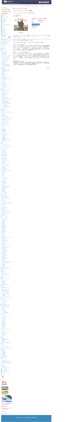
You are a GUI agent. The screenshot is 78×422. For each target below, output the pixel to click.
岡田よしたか (4, 324)
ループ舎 (3, 180)
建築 (3, 269)
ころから (3, 150)
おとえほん (4, 48)
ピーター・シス (4, 334)
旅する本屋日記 (5, 13)
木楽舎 (3, 175)
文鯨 (3, 73)
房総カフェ (4, 120)
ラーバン (3, 345)
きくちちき (4, 317)
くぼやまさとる (4, 250)
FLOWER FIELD (5, 284)
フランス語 (4, 309)
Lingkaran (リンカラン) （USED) (6, 295)
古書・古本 (4, 372)
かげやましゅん (4, 258)
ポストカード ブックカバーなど (7, 278)
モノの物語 (3, 32)
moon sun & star (5, 254)
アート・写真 (4, 217)
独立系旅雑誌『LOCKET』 (6, 78)
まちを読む (4, 104)
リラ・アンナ (4, 346)
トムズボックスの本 (5, 164)
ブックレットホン (5, 122)
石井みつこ (4, 253)
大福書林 (3, 161)
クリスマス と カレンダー (7, 44)
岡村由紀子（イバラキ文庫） (6, 141)
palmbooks (4, 190)
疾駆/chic (3, 68)
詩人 (2, 337)
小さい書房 (4, 183)
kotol (3, 205)
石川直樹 (3, 220)
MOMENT (4, 135)
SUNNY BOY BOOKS (6, 186)
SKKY (3, 201)
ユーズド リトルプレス (6, 373)
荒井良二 (3, 314)
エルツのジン (4, 206)
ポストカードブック (5, 279)
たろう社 (3, 193)
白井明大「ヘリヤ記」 (6, 84)
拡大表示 (21, 32)
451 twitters (4, 7)
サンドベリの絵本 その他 (6, 347)
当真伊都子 (4, 354)
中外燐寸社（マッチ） (6, 41)
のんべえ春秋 (4, 62)
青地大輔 (3, 226)
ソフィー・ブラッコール (6, 330)
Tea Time (3, 75)
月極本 (3, 72)
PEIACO (3, 335)
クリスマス (4, 45)
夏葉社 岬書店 (4, 158)
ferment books (4, 169)
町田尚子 (3, 322)
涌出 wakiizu (4, 139)
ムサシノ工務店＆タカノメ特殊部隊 (6, 99)
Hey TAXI (3, 79)
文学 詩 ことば (5, 16)
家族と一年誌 (4, 77)
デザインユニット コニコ (6, 244)
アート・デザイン (5, 216)
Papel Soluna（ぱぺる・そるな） (6, 274)
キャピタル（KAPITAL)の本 (7, 202)
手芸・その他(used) (5, 292)
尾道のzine (4, 115)
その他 (3, 108)
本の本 (3, 26)
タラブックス (4, 144)
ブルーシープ (4, 211)
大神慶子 (3, 283)
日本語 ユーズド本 (5, 307)
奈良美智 (3, 221)
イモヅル (3, 128)
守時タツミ (4, 351)
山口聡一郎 (4, 239)
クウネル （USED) (5, 293)
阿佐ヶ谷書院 (4, 187)
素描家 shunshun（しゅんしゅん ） (6, 238)
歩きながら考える (5, 121)
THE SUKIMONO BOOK (6, 65)
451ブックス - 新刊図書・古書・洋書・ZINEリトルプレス (12, 3)
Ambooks (3, 172)
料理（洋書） (4, 290)
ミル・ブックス (4, 148)
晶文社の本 (4, 159)
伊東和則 (3, 248)
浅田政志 (3, 222)
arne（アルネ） (5, 51)
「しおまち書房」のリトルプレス (6, 117)
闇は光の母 (3, 31)
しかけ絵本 (4, 300)
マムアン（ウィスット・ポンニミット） (6, 133)
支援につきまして (5, 413)
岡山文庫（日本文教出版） (6, 103)
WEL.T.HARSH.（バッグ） (6, 370)
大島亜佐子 (4, 225)
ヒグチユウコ (4, 319)
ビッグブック (4, 302)
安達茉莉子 (4, 131)
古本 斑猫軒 (4, 97)
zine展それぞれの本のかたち (6, 24)
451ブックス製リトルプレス (7, 100)
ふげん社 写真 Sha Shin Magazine (6, 213)
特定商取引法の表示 (29, 417)
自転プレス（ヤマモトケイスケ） (6, 126)
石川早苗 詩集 (4, 94)
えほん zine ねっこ (5, 85)
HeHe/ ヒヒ (4, 200)
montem (3, 67)
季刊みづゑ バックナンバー (6, 363)
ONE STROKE (4, 196)
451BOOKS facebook (6, 11)
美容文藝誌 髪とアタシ (6, 70)
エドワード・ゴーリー (6, 313)
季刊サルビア (4, 53)
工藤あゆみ (4, 252)
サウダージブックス (5, 160)
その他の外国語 (4, 312)
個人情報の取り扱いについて (20, 417)
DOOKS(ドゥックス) (5, 210)
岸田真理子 (4, 255)
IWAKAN (3, 83)
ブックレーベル (4, 143)
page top (48, 67)
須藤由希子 (4, 231)
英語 (3, 308)
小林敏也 (3, 318)
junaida (3, 332)
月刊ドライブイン (5, 74)
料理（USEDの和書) (5, 289)
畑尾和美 (3, 338)
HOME (14, 8)
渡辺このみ (4, 282)
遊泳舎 (3, 181)
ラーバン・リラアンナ (5, 343)
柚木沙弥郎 (3, 29)
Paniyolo (3, 355)
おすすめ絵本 (4, 19)
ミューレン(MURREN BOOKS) (5, 57)
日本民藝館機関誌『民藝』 (7, 361)
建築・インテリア (5, 268)
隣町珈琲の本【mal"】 (6, 138)
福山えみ (3, 232)
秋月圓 (3, 191)
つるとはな (4, 177)
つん (3, 233)
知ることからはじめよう (6, 58)
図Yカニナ (4, 88)
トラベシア (4, 127)
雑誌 (3, 365)
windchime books (5, 154)
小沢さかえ (4, 260)
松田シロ (3, 236)
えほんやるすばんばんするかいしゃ (6, 171)
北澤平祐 (3, 265)
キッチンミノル (4, 263)
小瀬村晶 (3, 352)
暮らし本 (3, 286)
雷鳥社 (3, 185)
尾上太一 (3, 228)
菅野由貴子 (4, 323)
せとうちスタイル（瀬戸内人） (6, 113)
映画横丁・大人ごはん (6, 69)
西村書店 (3, 188)
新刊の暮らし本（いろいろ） (6, 288)
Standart (3, 80)
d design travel (4, 52)
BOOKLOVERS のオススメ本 (7, 39)
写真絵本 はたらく (5, 34)
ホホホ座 (3, 166)
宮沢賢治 (3, 27)
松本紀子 (3, 259)
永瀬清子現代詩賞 (5, 101)
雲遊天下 (3, 63)
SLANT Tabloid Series (6, 197)
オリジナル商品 (4, 369)
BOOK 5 (3, 114)
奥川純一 (3, 223)
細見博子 (3, 227)
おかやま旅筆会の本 (5, 106)
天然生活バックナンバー (6, 367)
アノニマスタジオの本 (6, 145)
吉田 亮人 (3, 264)
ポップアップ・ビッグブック (7, 298)
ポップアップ (4, 299)
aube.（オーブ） (5, 92)
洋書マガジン (4, 366)
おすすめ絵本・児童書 (5, 304)
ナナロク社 (4, 153)
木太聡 (3, 350)
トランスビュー (4, 149)
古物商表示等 (34, 417)
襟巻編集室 (4, 129)
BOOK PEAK (4, 155)
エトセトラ (4, 82)
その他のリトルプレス (6, 134)
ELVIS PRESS (4, 207)
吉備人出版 (4, 151)
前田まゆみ (4, 333)
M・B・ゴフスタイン (5, 328)
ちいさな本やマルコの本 (6, 105)
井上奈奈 (3, 327)
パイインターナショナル (6, 146)
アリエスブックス (5, 165)
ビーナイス (4, 176)
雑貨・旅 (3, 271)
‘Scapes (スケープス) (5, 360)
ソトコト (3, 359)
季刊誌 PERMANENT (5, 64)
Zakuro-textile (4, 249)
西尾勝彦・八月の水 (5, 339)
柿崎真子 (3, 243)
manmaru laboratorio (5, 247)
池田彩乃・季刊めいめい (6, 342)
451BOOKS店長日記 (6, 9)
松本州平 (3, 329)
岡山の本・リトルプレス (6, 89)
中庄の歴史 (4, 93)
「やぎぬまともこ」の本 (6, 296)
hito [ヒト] (4, 110)
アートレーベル (4, 195)
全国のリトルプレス (5, 109)
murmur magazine (5, 59)
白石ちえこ (4, 242)
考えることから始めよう (6, 40)
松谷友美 (3, 257)
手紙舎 (3, 163)
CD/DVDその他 (4, 356)
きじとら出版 (4, 178)
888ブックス (4, 214)
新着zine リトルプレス (5, 18)
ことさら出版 (4, 192)
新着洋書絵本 (4, 21)
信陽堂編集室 (4, 182)
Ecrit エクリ (4, 156)
